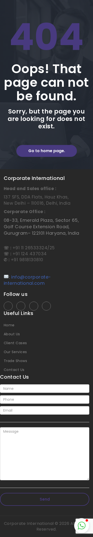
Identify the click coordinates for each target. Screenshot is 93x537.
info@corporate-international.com (27, 280)
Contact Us (14, 369)
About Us (12, 334)
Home (9, 325)
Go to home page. (46, 151)
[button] (81, 525)
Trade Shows (15, 360)
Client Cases (15, 342)
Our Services (15, 351)
